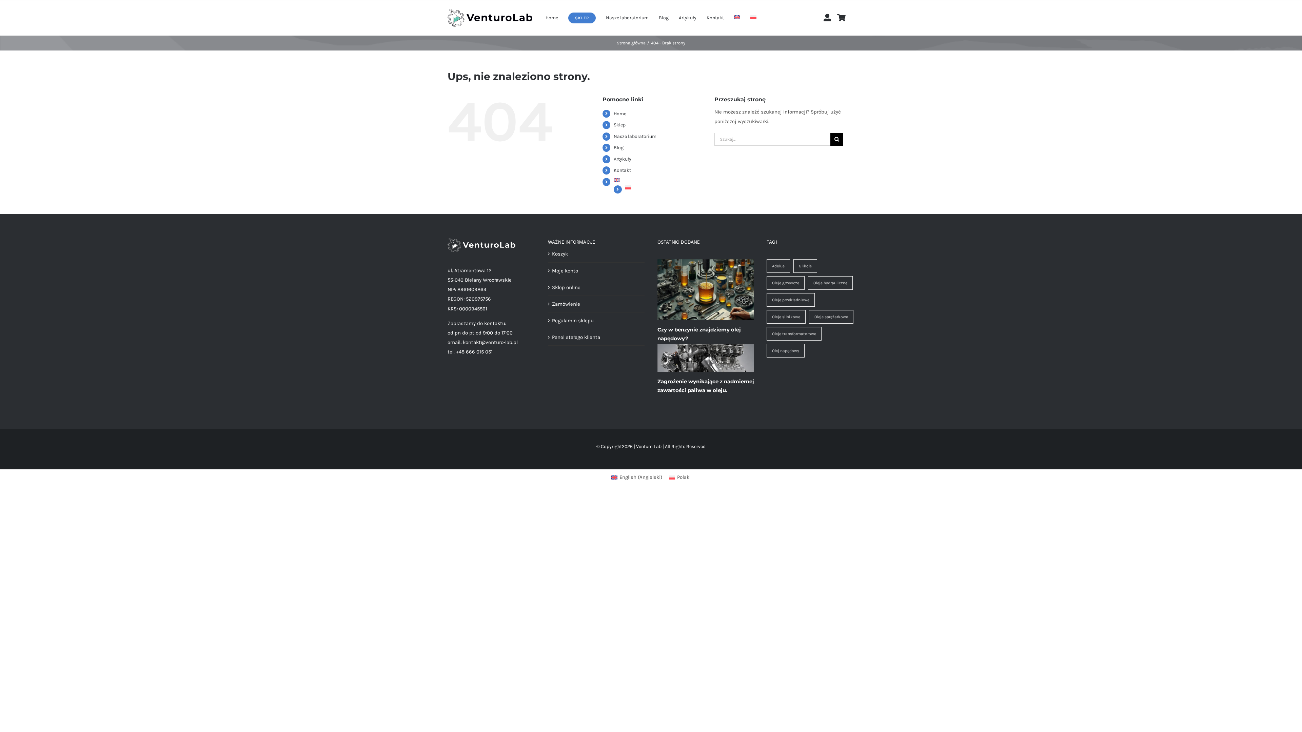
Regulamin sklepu (573, 321)
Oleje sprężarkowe (831, 316)
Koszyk (560, 254)
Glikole (805, 266)
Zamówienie (566, 304)
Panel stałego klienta (576, 337)
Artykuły (622, 159)
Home (620, 114)
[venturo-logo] (490, 11)
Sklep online (566, 287)
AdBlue (778, 266)
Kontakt (622, 170)
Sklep (620, 125)
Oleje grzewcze (785, 283)
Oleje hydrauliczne (830, 283)
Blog (619, 147)
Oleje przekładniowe (790, 300)
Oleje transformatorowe (794, 333)
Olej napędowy (785, 350)
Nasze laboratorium (635, 136)
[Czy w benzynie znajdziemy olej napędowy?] (705, 289)
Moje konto (565, 271)
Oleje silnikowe (786, 316)
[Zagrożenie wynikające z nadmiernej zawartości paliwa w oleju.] (705, 358)
